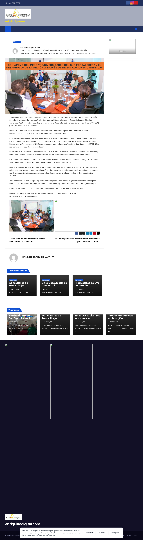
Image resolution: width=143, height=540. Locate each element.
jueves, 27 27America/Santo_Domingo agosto (19, 325)
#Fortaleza (71, 50)
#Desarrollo (62, 50)
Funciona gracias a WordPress (14, 535)
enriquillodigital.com (14, 21)
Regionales (16, 41)
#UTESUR (92, 53)
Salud (135, 535)
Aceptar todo (89, 533)
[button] (132, 29)
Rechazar (102, 533)
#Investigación (81, 50)
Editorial (128, 535)
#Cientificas (47, 50)
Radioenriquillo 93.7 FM (31, 48)
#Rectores (44, 53)
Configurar (115, 533)
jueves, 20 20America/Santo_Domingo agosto (85, 325)
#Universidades (81, 53)
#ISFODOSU (25, 53)
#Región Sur (53, 53)
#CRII (54, 50)
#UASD (61, 53)
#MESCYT (35, 53)
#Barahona (38, 50)
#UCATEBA (69, 53)
